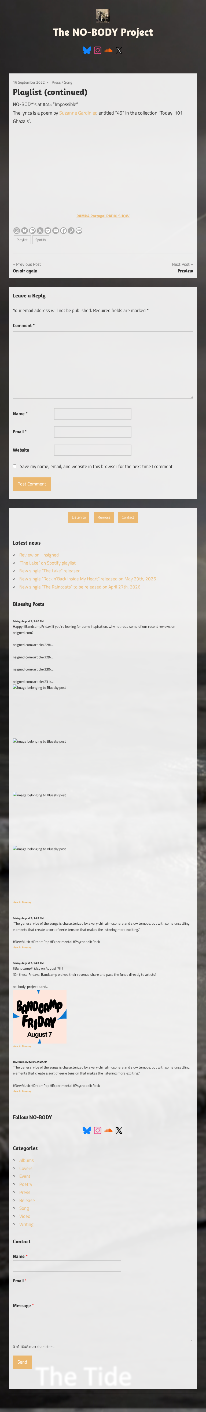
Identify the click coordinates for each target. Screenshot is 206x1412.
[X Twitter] (119, 49)
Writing (26, 1224)
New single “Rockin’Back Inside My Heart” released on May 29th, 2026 (87, 578)
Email (20, 431)
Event (24, 1176)
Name (20, 413)
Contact (128, 517)
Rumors (104, 517)
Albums (26, 1160)
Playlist (22, 239)
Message (23, 1305)
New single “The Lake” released (49, 570)
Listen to (79, 517)
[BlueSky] (87, 49)
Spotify (40, 239)
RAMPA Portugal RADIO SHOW (103, 216)
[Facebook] (63, 230)
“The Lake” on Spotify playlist (47, 562)
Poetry (25, 1184)
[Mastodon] (32, 230)
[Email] (55, 230)
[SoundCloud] (108, 49)
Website (21, 449)
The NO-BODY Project (103, 31)
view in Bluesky (22, 902)
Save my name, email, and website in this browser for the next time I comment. (97, 466)
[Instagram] (97, 49)
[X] (40, 230)
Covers (25, 1168)
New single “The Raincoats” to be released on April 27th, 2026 (80, 586)
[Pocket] (48, 230)
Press (56, 82)
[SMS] (79, 230)
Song (68, 82)
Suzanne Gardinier (77, 112)
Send (22, 1361)
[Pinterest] (71, 230)
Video (24, 1216)
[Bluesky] (24, 230)
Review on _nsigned (39, 554)
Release (27, 1200)
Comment (24, 325)
